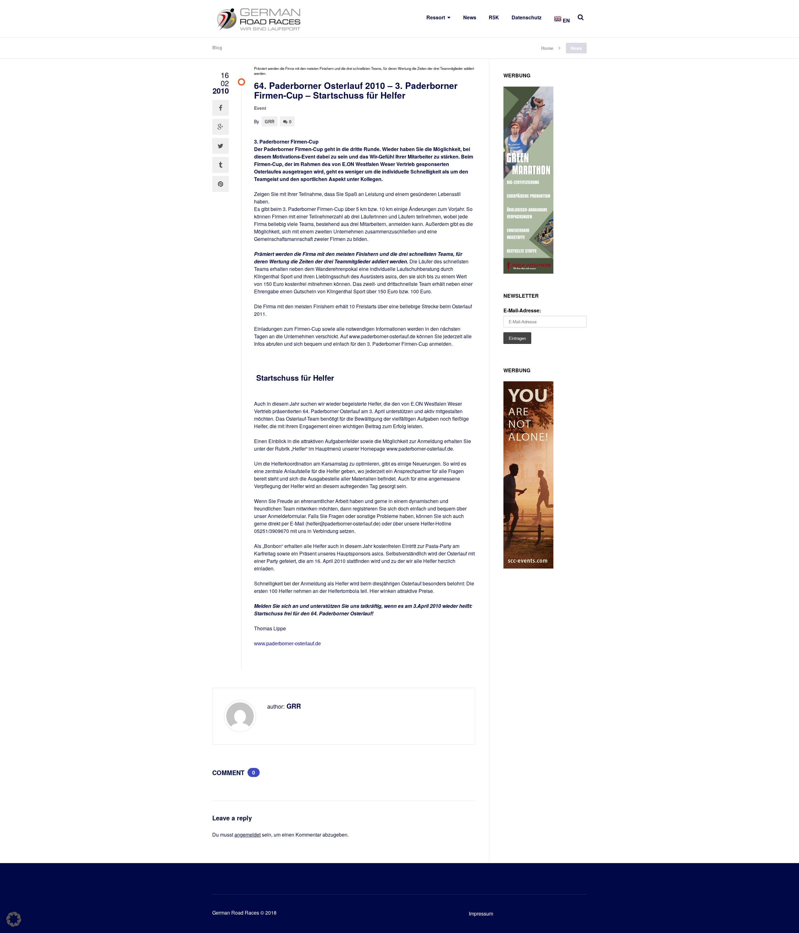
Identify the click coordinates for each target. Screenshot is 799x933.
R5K (494, 17)
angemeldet (247, 834)
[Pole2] (528, 271)
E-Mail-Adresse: (522, 310)
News (469, 17)
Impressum (481, 913)
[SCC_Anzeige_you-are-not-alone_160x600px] (528, 566)
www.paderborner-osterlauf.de (287, 643)
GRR (269, 121)
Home (547, 47)
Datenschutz (527, 17)
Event (260, 108)
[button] (13, 919)
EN (565, 20)
